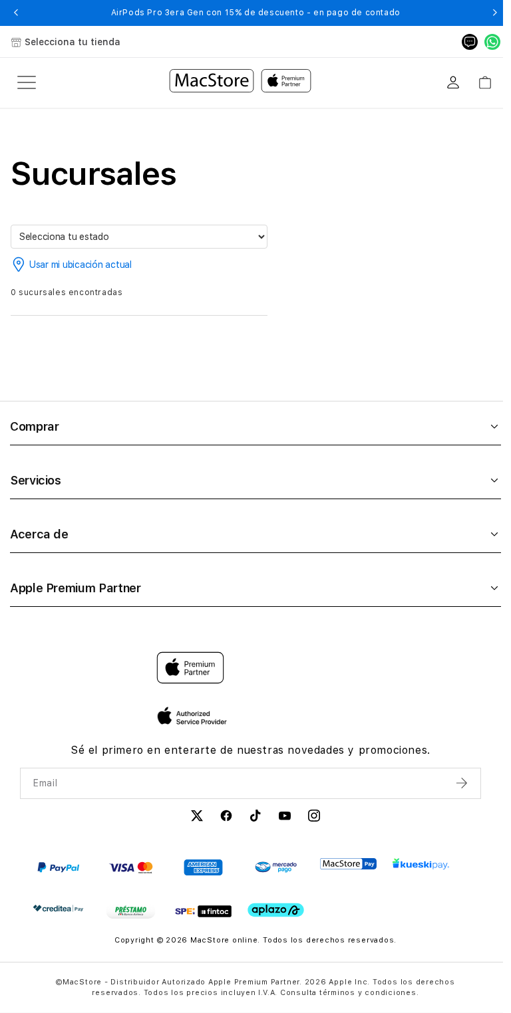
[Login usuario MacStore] (453, 82)
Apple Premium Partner (75, 588)
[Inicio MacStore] (240, 82)
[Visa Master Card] (130, 867)
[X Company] (197, 818)
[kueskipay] (421, 863)
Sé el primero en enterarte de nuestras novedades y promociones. (250, 750)
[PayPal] (58, 867)
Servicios (35, 480)
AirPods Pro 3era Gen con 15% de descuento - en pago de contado (256, 12)
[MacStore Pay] (348, 864)
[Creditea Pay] (58, 908)
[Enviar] (463, 783)
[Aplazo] (276, 910)
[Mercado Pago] (276, 867)
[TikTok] (255, 818)
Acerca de (39, 534)
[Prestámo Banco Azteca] (130, 911)
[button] (16, 12)
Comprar (34, 426)
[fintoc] (203, 911)
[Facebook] (226, 818)
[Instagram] (314, 818)
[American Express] (203, 867)
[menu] (26, 82)
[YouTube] (284, 818)
